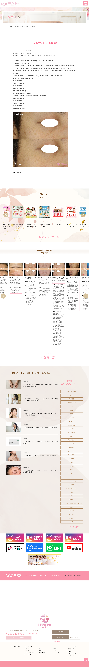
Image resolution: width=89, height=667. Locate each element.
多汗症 (71, 395)
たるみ (71, 507)
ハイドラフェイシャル (71, 481)
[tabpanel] (45, 214)
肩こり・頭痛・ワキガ (30, 652)
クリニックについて (16, 646)
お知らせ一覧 (72, 653)
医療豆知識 (71, 447)
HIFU (71, 410)
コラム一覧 (72, 655)
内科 (40, 648)
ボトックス (71, 510)
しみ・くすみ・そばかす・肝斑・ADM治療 (71, 503)
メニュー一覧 (28, 646)
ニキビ (71, 462)
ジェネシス (71, 466)
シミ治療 (28, 50)
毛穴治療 (71, 495)
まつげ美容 (71, 514)
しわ (72, 406)
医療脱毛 (71, 399)
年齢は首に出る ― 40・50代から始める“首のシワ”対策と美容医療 (39, 455)
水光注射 (71, 428)
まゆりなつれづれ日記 (71, 488)
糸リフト (71, 477)
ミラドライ (71, 499)
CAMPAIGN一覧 (49, 236)
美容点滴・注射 (72, 402)
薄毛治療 (71, 518)
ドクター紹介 (72, 646)
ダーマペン (71, 421)
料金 (70, 651)
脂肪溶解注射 (71, 440)
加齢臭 (71, 436)
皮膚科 (40, 650)
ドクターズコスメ (71, 391)
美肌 (72, 522)
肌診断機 (71, 458)
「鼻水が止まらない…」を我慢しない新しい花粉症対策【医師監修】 (40, 427)
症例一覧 (49, 357)
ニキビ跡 (71, 417)
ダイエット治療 (72, 425)
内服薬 (71, 414)
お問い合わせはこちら (18, 637)
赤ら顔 (71, 469)
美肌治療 (27, 650)
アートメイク (71, 454)
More (76, 526)
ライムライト (71, 443)
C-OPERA (71, 473)
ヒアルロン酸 (71, 432)
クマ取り (71, 484)
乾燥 (72, 492)
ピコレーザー (71, 451)
